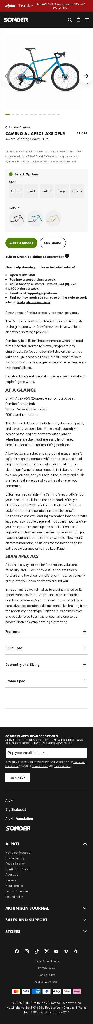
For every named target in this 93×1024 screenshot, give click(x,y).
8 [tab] (40, 114)
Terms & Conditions (46, 960)
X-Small (16, 191)
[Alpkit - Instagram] (26, 951)
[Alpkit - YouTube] (56, 951)
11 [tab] (53, 114)
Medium (46, 191)
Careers (10, 880)
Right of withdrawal (46, 981)
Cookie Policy (46, 974)
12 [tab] (58, 114)
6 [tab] (31, 114)
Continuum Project (18, 869)
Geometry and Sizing (22, 664)
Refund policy (14, 896)
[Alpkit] (10, 6)
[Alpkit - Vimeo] (66, 951)
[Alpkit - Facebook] (16, 951)
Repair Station (15, 863)
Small (31, 191)
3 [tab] (17, 114)
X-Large (77, 191)
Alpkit (10, 800)
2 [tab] (13, 114)
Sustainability (14, 858)
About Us (11, 874)
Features (12, 631)
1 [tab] (7, 114)
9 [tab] (44, 114)
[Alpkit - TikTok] (36, 951)
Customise (52, 243)
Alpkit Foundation (19, 818)
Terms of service (16, 891)
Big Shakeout (15, 809)
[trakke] (25, 6)
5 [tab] (26, 114)
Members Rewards (17, 852)
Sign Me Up (17, 777)
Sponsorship (14, 885)
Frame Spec (15, 680)
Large (61, 191)
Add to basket (21, 243)
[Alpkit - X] (46, 951)
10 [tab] (49, 114)
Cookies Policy (62, 766)
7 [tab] (35, 114)
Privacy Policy (40, 766)
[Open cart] (78, 20)
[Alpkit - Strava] (76, 951)
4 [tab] (22, 114)
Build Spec (14, 647)
